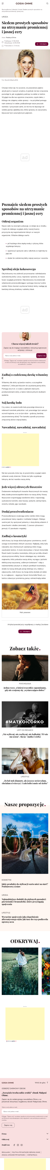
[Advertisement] (19, 450)
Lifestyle (14, 9)
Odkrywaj (5, 1139)
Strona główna (6, 9)
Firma (4, 1134)
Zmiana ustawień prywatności (13, 1155)
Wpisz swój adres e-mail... (10, 1107)
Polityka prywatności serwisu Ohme (26, 1152)
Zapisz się (41, 356)
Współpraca (32, 1155)
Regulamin (6, 1152)
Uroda (20, 9)
